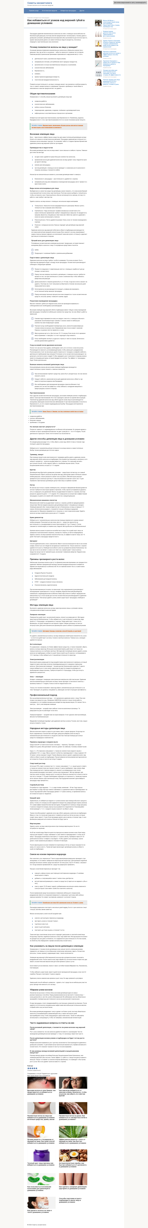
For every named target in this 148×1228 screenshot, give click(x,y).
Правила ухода (33, 10)
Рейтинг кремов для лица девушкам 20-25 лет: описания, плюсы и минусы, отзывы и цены (111, 82)
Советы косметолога (39, 3)
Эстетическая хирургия (49, 10)
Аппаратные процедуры (68, 10)
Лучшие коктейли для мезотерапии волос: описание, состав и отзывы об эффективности (112, 73)
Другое (82, 10)
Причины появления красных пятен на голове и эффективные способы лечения (112, 54)
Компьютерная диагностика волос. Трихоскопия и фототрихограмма (109, 34)
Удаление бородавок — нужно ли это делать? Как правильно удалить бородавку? (111, 63)
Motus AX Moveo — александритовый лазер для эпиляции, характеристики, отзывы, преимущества (111, 23)
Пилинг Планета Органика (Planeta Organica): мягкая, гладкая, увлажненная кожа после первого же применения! (112, 44)
